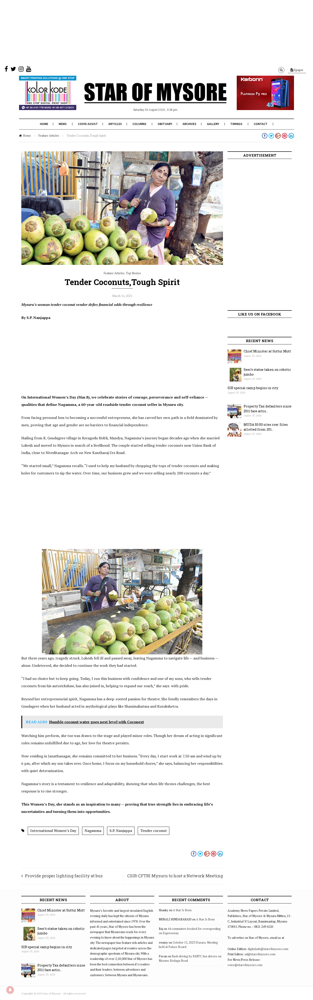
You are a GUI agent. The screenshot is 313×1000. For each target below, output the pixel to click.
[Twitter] (13, 70)
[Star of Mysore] (145, 98)
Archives (189, 124)
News (63, 124)
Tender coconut (153, 830)
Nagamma (93, 830)
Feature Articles (48, 135)
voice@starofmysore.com (245, 965)
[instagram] (21, 70)
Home (44, 124)
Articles (115, 124)
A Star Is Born (182, 910)
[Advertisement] (137, 32)
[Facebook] (6, 70)
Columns (139, 124)
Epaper (298, 70)
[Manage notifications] (10, 990)
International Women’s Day (53, 830)
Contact (260, 124)
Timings (236, 124)
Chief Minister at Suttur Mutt (267, 351)
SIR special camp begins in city (253, 388)
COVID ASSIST (88, 124)
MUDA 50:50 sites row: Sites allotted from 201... (266, 427)
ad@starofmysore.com (259, 954)
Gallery (213, 124)
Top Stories (133, 273)
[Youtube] (28, 70)
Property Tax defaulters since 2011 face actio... (267, 408)
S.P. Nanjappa (121, 830)
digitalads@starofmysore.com (268, 949)
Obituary (165, 124)
